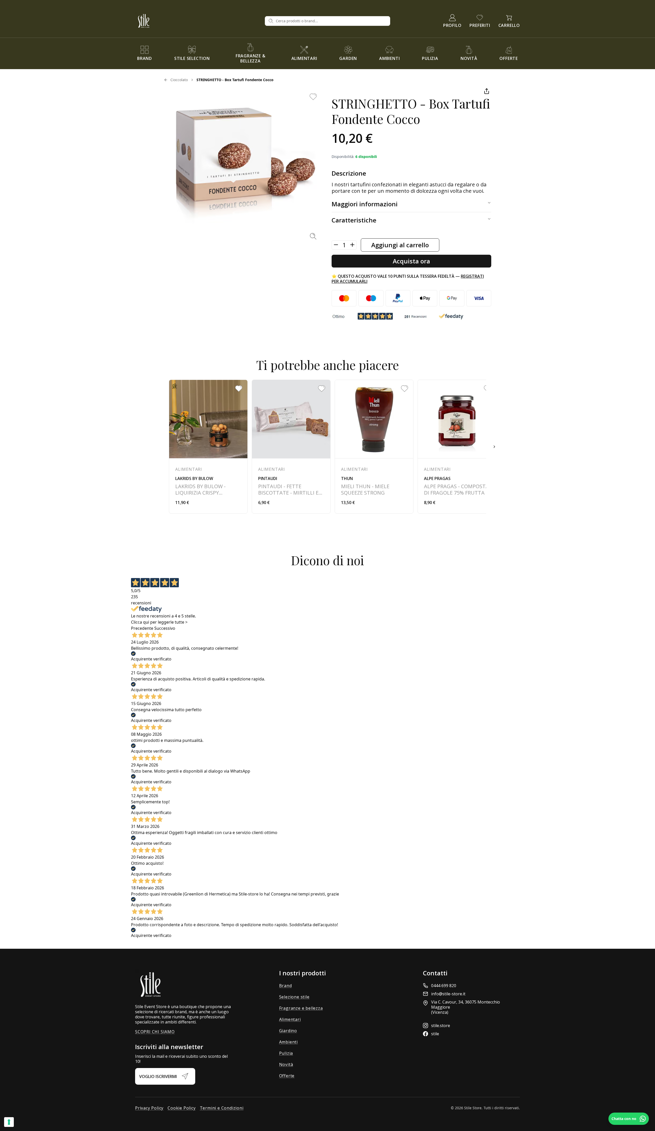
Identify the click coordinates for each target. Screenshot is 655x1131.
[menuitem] (144, 53)
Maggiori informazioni (365, 204)
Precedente (142, 628)
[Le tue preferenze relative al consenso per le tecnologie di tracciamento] (9, 1122)
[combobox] (331, 21)
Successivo (164, 628)
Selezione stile (294, 996)
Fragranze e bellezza (301, 1008)
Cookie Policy (181, 1108)
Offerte (287, 1075)
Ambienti (288, 1041)
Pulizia (286, 1053)
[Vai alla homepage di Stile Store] (198, 20)
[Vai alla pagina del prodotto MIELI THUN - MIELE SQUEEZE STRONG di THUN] (374, 446)
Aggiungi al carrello (400, 245)
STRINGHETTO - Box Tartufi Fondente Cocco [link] (235, 79)
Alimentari (290, 1019)
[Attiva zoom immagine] (313, 236)
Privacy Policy (149, 1108)
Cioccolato (179, 79)
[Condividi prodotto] (486, 91)
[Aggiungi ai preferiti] (313, 97)
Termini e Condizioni (222, 1108)
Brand (285, 985)
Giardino (288, 1030)
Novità (286, 1064)
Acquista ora (411, 261)
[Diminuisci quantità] (336, 245)
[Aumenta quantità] (352, 245)
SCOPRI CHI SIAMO (155, 1031)
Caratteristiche (354, 220)
